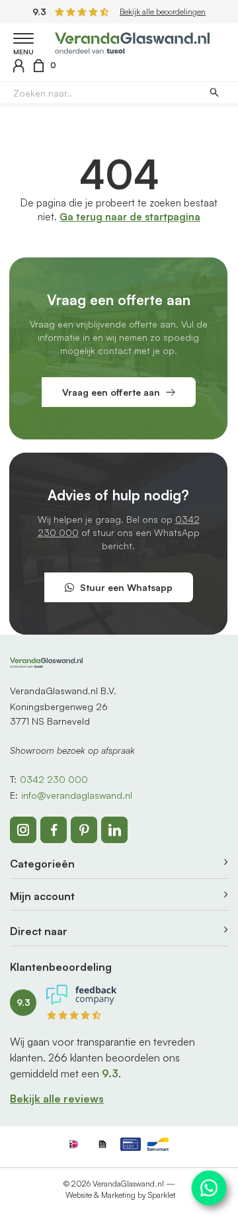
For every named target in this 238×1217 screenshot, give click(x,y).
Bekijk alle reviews (57, 1098)
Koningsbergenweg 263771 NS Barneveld (59, 714)
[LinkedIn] (114, 830)
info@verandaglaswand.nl (76, 795)
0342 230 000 (54, 779)
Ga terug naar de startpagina (130, 216)
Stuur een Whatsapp (126, 587)
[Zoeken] (214, 93)
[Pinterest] (84, 830)
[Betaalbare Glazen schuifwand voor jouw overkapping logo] (132, 41)
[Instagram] (23, 830)
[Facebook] (53, 830)
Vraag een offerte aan (111, 392)
